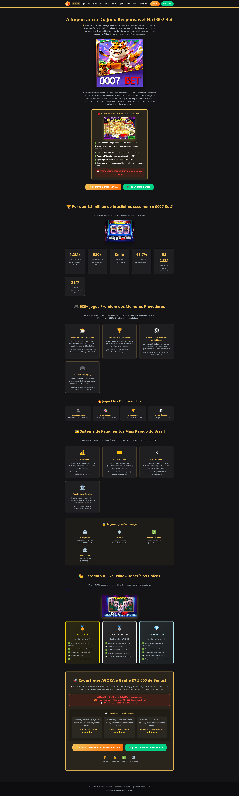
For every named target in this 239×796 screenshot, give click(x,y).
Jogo (101, 4)
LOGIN (155, 4)
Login (83, 4)
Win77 (67, 590)
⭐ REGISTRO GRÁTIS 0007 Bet (103, 187)
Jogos (95, 4)
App (89, 4)
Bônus (128, 4)
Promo (135, 4)
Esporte (121, 4)
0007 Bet (76, 4)
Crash (114, 4)
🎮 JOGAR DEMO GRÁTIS (138, 187)
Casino (107, 4)
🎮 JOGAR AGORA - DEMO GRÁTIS (146, 747)
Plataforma (143, 4)
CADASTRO (167, 4)
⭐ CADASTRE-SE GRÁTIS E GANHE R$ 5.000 (98, 747)
